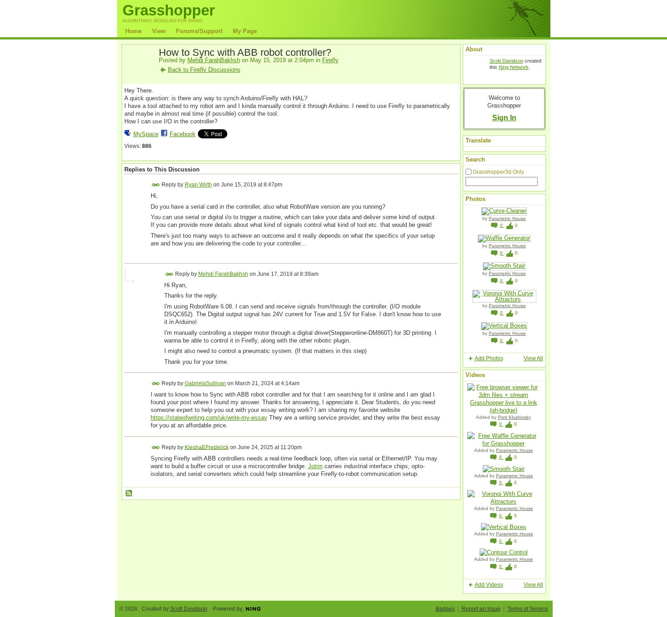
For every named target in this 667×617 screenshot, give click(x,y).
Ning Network (514, 67)
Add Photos (489, 358)
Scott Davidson (506, 61)
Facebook (183, 134)
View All (533, 358)
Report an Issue (480, 609)
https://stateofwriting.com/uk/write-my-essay (209, 417)
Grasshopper (169, 10)
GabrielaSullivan (205, 383)
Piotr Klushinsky (514, 417)
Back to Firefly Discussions (204, 69)
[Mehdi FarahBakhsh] (138, 73)
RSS (129, 494)
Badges (445, 609)
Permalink (156, 185)
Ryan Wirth (198, 184)
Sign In (504, 117)
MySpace (145, 134)
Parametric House (507, 218)
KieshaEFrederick (207, 447)
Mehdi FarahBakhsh (213, 60)
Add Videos (489, 585)
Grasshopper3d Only (498, 172)
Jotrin (315, 466)
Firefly (330, 60)
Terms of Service (527, 609)
